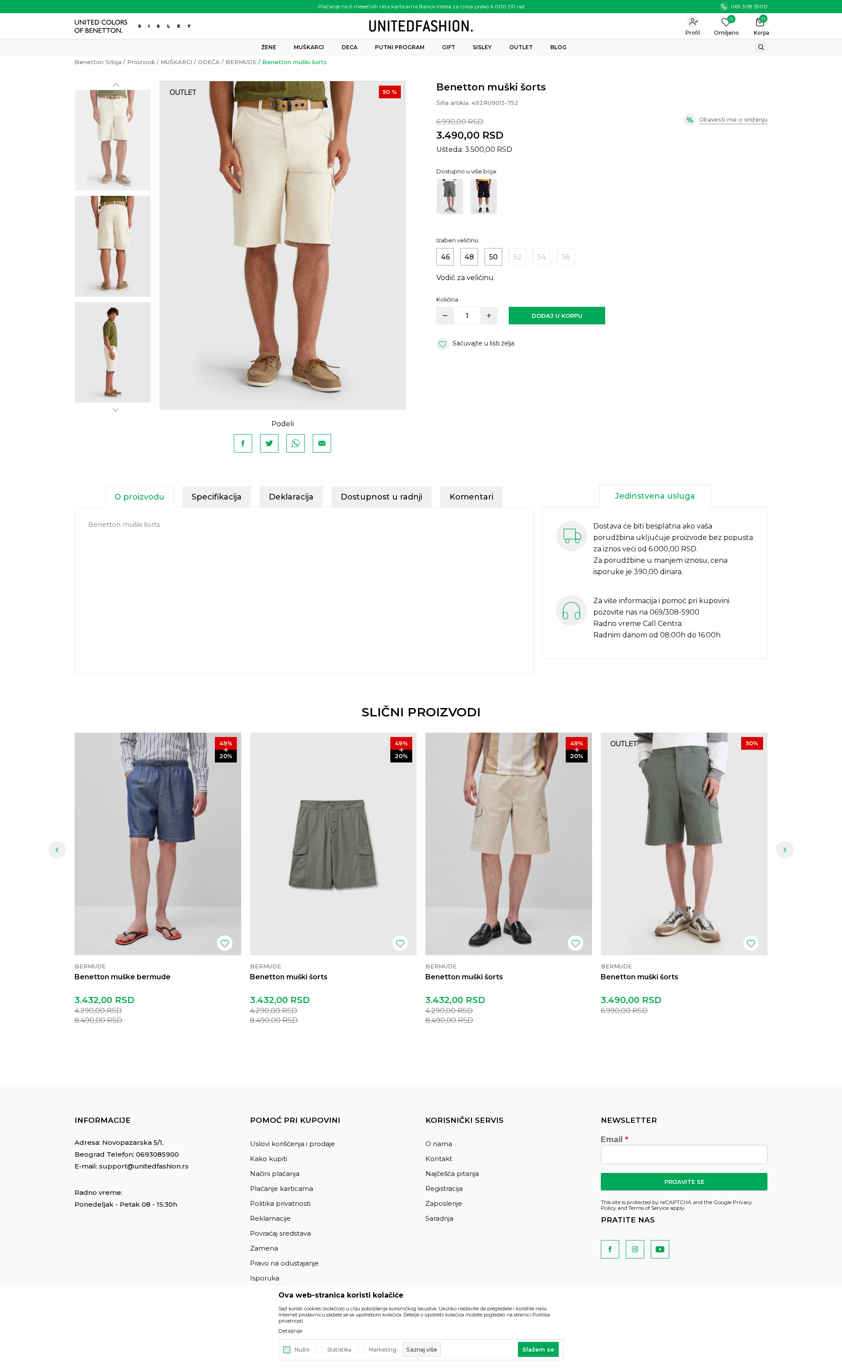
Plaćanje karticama (281, 1188)
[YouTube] (660, 1249)
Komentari (471, 497)
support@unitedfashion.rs (144, 1166)
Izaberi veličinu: (457, 240)
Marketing (382, 1349)
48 (469, 257)
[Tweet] (269, 443)
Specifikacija (217, 497)
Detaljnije (290, 1331)
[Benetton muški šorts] (333, 844)
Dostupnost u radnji (381, 497)
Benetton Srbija (98, 61)
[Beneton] (102, 26)
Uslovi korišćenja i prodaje (292, 1144)
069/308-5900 (674, 612)
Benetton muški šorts (289, 977)
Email (612, 1139)
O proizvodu (139, 497)
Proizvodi (141, 61)
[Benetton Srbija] (421, 25)
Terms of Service (648, 1208)
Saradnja (439, 1218)
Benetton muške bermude (123, 977)
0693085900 (157, 1154)
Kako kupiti (268, 1158)
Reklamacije (270, 1218)
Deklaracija (291, 497)
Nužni (302, 1349)
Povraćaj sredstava (280, 1233)
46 (445, 257)
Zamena (264, 1248)
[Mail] (322, 443)
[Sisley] (165, 26)
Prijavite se (684, 1181)
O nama (438, 1144)
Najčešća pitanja (452, 1173)
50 (493, 257)
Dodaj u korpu (557, 315)
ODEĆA (209, 61)
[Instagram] (635, 1249)
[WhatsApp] (295, 443)
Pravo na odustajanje (284, 1263)
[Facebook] (243, 443)
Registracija (444, 1188)
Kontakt (438, 1158)
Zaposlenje (443, 1203)
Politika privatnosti (280, 1203)
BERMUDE (241, 61)
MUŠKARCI (176, 61)
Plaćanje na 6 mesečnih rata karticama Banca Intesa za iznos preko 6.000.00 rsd (421, 6)
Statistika (339, 1349)
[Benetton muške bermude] (158, 844)
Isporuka (264, 1278)
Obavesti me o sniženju (733, 119)
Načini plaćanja (275, 1173)
